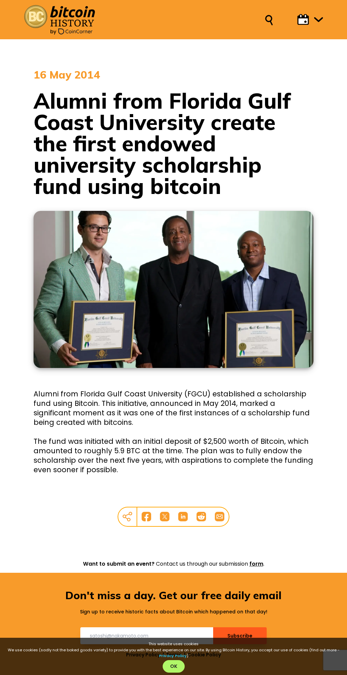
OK (173, 666)
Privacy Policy (173, 655)
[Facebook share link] (146, 516)
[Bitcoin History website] (59, 16)
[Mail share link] (219, 516)
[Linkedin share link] (183, 516)
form (256, 564)
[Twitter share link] (165, 516)
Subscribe (239, 635)
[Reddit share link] (201, 516)
